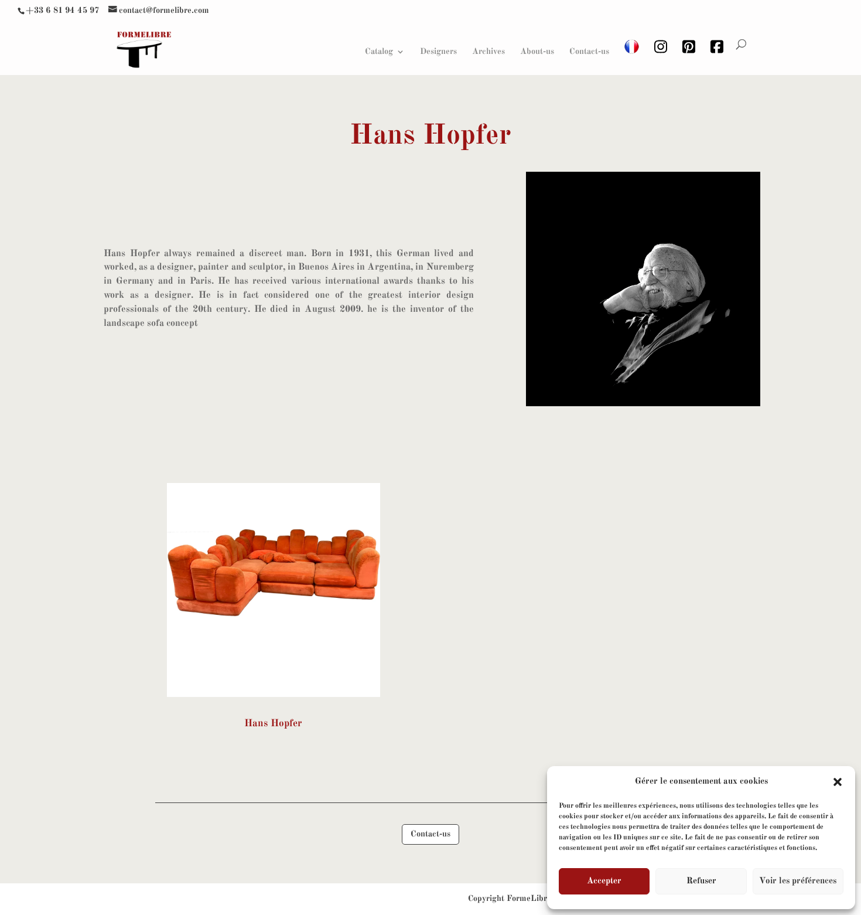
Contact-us (589, 51)
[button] (837, 782)
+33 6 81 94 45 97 (62, 10)
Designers (438, 51)
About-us (537, 51)
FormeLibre (529, 898)
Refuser (701, 881)
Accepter (604, 881)
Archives (488, 51)
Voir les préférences (797, 881)
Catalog (379, 51)
